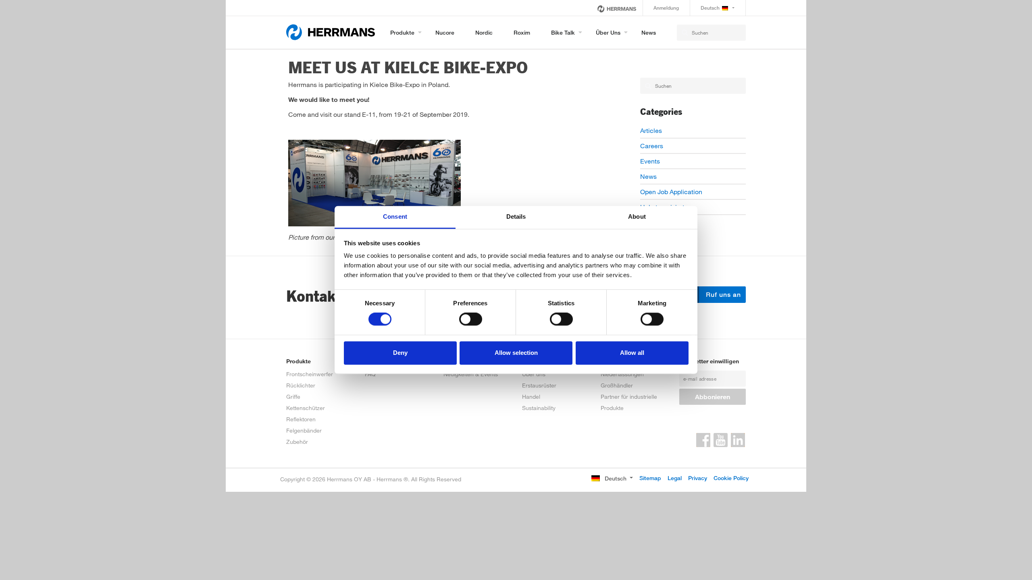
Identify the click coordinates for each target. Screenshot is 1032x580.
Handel (531, 396)
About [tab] (637, 216)
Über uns (608, 32)
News (648, 32)
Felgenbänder (304, 430)
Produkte (402, 32)
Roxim (522, 32)
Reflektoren (301, 419)
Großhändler (617, 385)
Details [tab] (516, 216)
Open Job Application (671, 191)
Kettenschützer (305, 407)
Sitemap (650, 477)
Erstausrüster (539, 385)
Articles (651, 130)
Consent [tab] (395, 216)
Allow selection (516, 352)
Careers (651, 145)
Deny (400, 352)
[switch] (470, 319)
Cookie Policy (731, 477)
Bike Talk (563, 32)
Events (650, 161)
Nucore (444, 32)
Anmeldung (666, 8)
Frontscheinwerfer (309, 374)
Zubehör (297, 441)
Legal (675, 477)
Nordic (484, 32)
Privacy (697, 477)
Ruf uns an (722, 294)
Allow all (632, 352)
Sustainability (539, 407)
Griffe (293, 396)
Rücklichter (300, 385)
